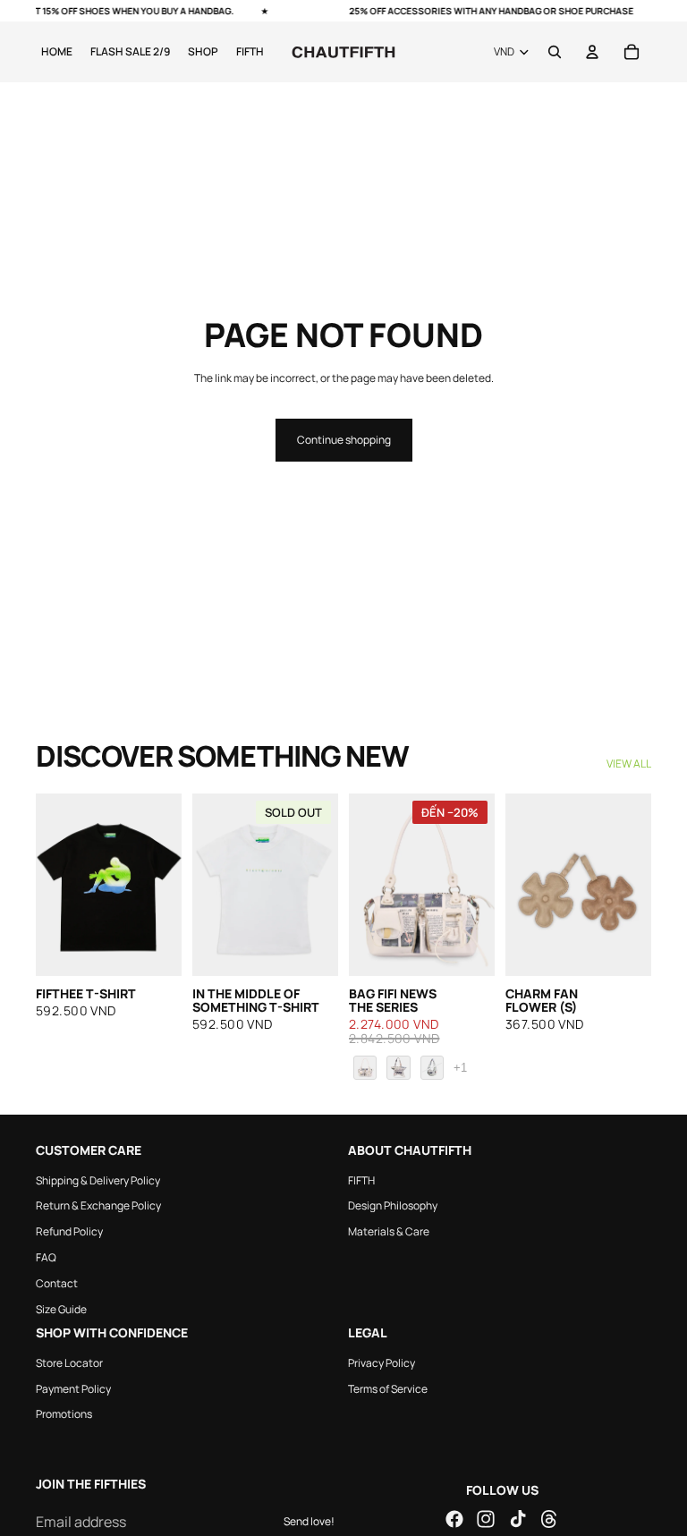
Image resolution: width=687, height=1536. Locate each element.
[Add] (154, 948)
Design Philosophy (392, 1205)
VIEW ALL (628, 764)
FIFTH (361, 1179)
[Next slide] (162, 884)
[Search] (554, 52)
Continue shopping (344, 439)
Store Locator (69, 1362)
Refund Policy (69, 1231)
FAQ (46, 1257)
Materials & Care (388, 1231)
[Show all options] (460, 1068)
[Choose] (467, 948)
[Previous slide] (55, 884)
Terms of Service (388, 1388)
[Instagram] (485, 1519)
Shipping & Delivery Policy (98, 1179)
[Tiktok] (518, 1519)
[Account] (592, 52)
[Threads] (549, 1519)
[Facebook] (454, 1519)
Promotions (64, 1413)
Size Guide (61, 1308)
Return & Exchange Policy (98, 1205)
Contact (57, 1282)
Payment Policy (73, 1388)
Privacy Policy (381, 1362)
